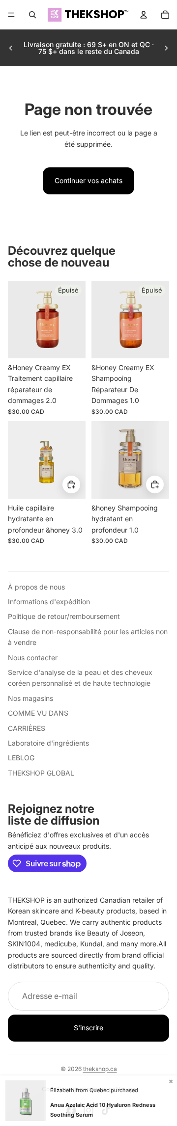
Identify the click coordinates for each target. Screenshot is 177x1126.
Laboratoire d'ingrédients (48, 743)
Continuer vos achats (88, 180)
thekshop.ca (100, 1068)
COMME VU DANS (38, 713)
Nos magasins (30, 698)
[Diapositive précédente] (11, 48)
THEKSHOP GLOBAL (41, 773)
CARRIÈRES (26, 728)
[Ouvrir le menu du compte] (143, 15)
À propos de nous (36, 587)
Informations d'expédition (49, 601)
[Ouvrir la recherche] (32, 15)
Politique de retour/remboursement (64, 616)
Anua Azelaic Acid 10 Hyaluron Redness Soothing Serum (102, 1109)
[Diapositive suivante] (166, 48)
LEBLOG (21, 757)
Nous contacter (33, 657)
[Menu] (11, 14)
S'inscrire (88, 1027)
